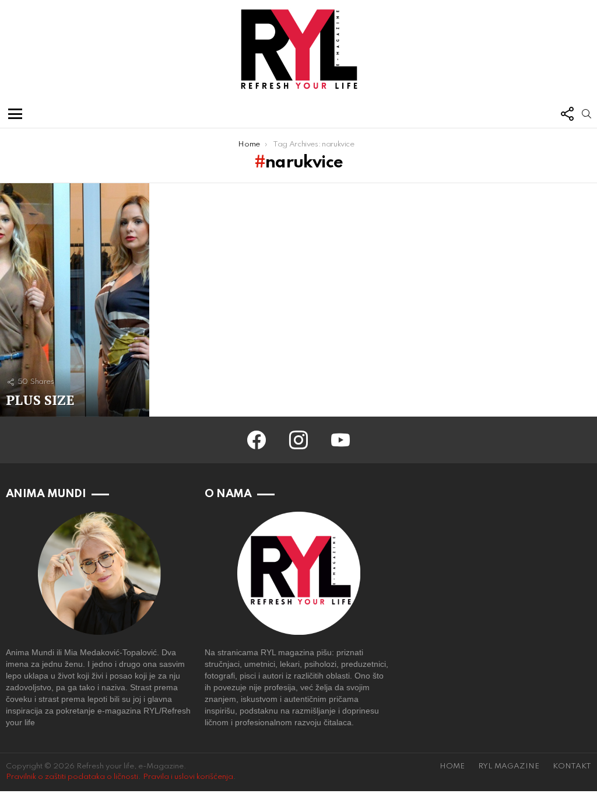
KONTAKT (572, 766)
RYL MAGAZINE (508, 766)
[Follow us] (566, 113)
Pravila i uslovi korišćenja (188, 777)
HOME (452, 766)
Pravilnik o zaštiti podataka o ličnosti (72, 777)
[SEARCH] (586, 113)
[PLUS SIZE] (74, 300)
